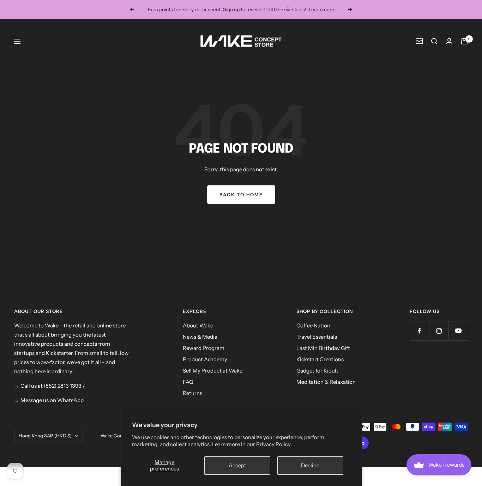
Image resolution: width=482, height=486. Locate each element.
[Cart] (464, 41)
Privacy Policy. (274, 444)
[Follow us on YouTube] (458, 330)
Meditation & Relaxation (326, 382)
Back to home (241, 194)
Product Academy (205, 359)
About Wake (198, 325)
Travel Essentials (316, 336)
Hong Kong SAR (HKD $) (45, 435)
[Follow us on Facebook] (419, 330)
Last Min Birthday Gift (323, 348)
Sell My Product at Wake (212, 370)
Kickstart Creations (320, 359)
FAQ (188, 382)
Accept (237, 465)
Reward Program (203, 348)
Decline (310, 465)
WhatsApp (70, 400)
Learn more (321, 9)
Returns (192, 393)
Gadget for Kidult (317, 370)
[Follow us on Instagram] (438, 330)
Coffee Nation (313, 325)
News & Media (200, 336)
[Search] (434, 41)
